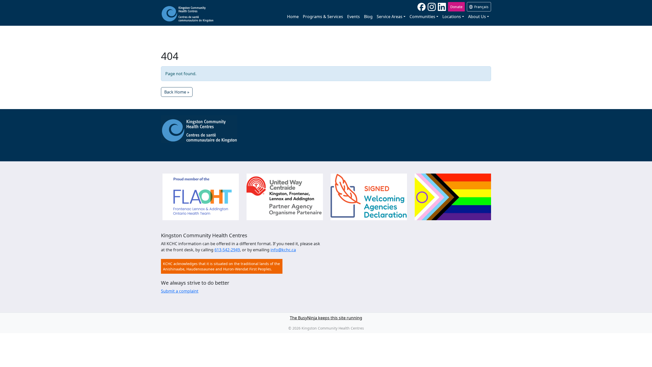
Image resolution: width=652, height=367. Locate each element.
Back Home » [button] (176, 92)
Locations (451, 16)
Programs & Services (323, 16)
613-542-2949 (227, 250)
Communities (422, 16)
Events (353, 16)
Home (293, 16)
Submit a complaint (179, 291)
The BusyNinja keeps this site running (326, 318)
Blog (368, 16)
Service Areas (389, 16)
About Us (477, 16)
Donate (456, 6)
